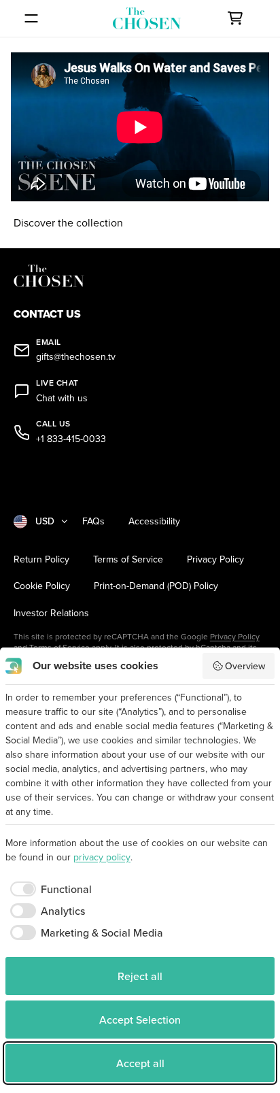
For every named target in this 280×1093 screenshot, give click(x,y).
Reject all (140, 976)
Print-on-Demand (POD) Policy (156, 585)
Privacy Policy (215, 559)
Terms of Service (128, 559)
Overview (245, 666)
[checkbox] (48, 889)
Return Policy (41, 559)
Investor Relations (51, 613)
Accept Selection (140, 1019)
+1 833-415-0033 (71, 439)
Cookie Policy (42, 585)
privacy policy (101, 857)
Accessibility (154, 521)
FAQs (93, 521)
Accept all (140, 1063)
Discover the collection (68, 222)
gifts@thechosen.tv (76, 356)
